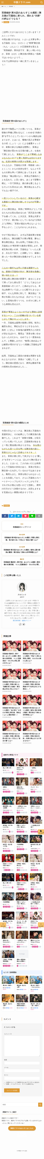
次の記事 (41, 926)
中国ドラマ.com (22, 2)
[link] (20, 624)
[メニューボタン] (2, 2)
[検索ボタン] (41, 2)
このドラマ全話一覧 (41, 833)
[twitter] (23, 624)
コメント (8, 1034)
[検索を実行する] (40, 1105)
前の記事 (3, 926)
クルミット (22, 595)
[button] (5, 516)
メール (6, 1067)
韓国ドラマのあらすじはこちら (22, 1128)
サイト (6, 1075)
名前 (5, 1060)
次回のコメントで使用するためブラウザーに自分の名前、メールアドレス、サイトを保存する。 (22, 1083)
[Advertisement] (22, 92)
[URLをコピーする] (39, 516)
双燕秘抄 (6, 22)
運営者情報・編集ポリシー (22, 620)
